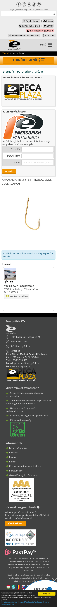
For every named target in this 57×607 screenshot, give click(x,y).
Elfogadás (46, 593)
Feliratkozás (17, 523)
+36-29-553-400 (19, 360)
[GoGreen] (15, 429)
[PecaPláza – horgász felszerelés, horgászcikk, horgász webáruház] (23, 92)
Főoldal (5, 53)
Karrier (49, 25)
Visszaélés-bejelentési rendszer (24, 475)
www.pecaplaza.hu (21, 366)
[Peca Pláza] (21, 374)
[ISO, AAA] (20, 536)
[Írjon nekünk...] (6, 282)
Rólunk (49, 21)
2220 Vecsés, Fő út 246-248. (25, 357)
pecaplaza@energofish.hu (26, 363)
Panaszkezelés (16, 470)
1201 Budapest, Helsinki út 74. (25, 336)
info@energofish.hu (20, 346)
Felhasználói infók (30, 25)
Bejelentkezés (32, 21)
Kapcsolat (49, 35)
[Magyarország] (8, 586)
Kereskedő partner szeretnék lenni (26, 466)
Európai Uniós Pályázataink (25, 35)
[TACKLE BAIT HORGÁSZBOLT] (11, 282)
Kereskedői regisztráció (41, 30)
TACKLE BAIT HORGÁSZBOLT (19, 286)
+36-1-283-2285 (19, 341)
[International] (13, 586)
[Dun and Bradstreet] (19, 489)
